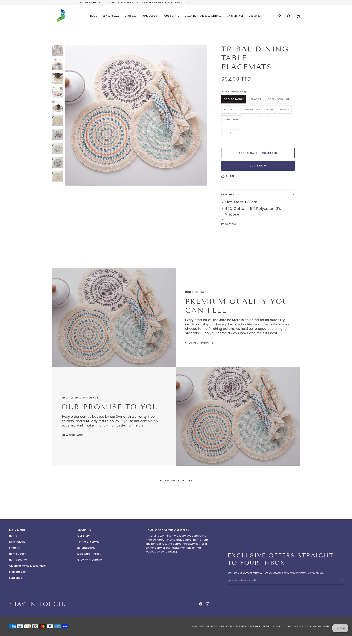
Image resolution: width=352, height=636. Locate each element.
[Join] (340, 580)
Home (13, 535)
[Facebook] (200, 604)
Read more (228, 224)
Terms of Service (88, 542)
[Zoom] (72, 179)
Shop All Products (199, 342)
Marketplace (17, 572)
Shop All (14, 548)
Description (230, 194)
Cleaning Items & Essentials (27, 566)
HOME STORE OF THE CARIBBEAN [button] (168, 530)
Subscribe (15, 578)
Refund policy (86, 548)
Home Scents (18, 559)
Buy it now (258, 165)
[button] (149, 16)
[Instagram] (207, 604)
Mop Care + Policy (89, 554)
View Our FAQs (72, 435)
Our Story (83, 535)
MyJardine (202, 626)
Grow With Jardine (89, 559)
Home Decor (17, 554)
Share (230, 176)
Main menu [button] (17, 530)
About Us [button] (84, 530)
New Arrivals (17, 542)
